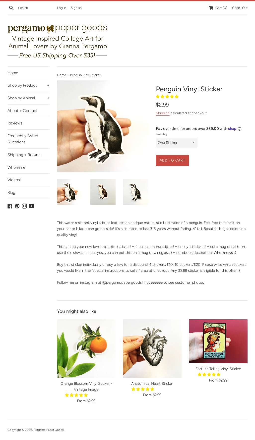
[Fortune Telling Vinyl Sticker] (218, 341)
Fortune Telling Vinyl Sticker (218, 369)
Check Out (240, 8)
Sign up (76, 8)
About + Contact (22, 110)
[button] (168, 96)
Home (12, 72)
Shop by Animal (28, 98)
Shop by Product (28, 85)
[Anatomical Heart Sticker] (152, 348)
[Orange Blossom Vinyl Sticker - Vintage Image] (86, 348)
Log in (61, 8)
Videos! (14, 179)
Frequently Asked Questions (22, 139)
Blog (11, 192)
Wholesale (16, 167)
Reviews (14, 123)
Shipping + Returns (24, 154)
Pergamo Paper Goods (49, 430)
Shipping (163, 113)
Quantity (161, 134)
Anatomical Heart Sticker (152, 383)
